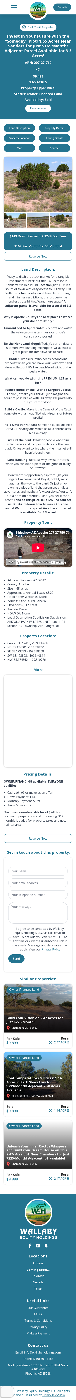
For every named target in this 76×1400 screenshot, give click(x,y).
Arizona (38, 1263)
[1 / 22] (15, 220)
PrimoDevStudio (53, 1395)
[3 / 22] (38, 184)
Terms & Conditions (38, 1321)
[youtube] (38, 1246)
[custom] (46, 1246)
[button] (8, 220)
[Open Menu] (14, 7)
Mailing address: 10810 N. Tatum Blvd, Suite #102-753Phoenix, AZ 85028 (38, 1369)
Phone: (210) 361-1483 (38, 1359)
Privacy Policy (51, 949)
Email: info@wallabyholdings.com (38, 1352)
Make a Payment (38, 1333)
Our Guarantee (38, 1308)
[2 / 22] (38, 220)
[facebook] (30, 1246)
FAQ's (38, 1314)
